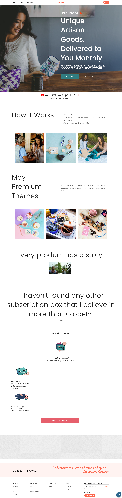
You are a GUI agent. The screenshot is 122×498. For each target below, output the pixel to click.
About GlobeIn (16, 486)
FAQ (31, 486)
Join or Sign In (90, 495)
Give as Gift (90, 76)
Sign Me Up (16, 489)
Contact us (33, 489)
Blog (14, 491)
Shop (14, 2)
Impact (21, 2)
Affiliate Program (34, 491)
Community (29, 2)
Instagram (68, 489)
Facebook (68, 486)
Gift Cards (50, 486)
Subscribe (69, 76)
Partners (15, 494)
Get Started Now (60, 420)
